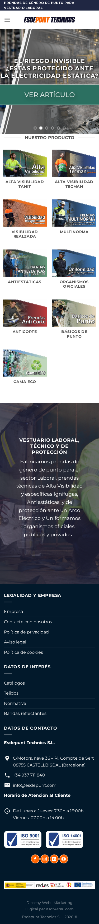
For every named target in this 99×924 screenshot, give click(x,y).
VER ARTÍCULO (49, 94)
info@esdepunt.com (34, 785)
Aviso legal (15, 642)
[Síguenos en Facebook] (35, 858)
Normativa (15, 703)
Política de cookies (23, 652)
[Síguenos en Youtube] (63, 858)
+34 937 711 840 (29, 775)
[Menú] (7, 19)
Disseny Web (38, 902)
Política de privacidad (26, 632)
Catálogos (14, 683)
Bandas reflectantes (25, 713)
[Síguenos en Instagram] (44, 858)
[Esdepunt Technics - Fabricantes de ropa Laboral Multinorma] (49, 19)
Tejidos (11, 693)
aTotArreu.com (60, 909)
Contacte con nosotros (28, 621)
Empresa (13, 611)
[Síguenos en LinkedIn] (54, 858)
